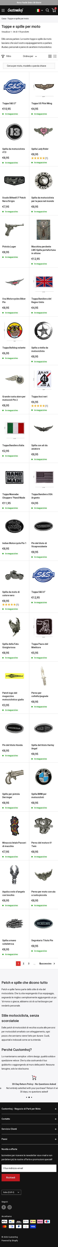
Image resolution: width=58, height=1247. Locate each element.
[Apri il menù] (3, 10)
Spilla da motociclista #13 (13, 151)
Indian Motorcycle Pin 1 (14, 543)
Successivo (46, 963)
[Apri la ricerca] (47, 10)
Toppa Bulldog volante (13, 347)
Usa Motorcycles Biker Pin (14, 300)
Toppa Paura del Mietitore (39, 646)
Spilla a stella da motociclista (39, 349)
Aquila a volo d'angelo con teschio (13, 893)
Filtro (8, 56)
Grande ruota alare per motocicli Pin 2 (14, 398)
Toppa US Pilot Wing (41, 103)
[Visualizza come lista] (55, 56)
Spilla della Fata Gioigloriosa (10, 646)
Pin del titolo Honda (12, 745)
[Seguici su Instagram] (9, 1207)
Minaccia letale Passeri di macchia (14, 844)
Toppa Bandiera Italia (13, 445)
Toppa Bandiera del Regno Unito (41, 300)
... (34, 963)
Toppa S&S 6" (38, 592)
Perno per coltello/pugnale (39, 695)
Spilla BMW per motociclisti (39, 796)
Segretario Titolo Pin (42, 940)
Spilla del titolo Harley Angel (42, 747)
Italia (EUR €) (8, 1192)
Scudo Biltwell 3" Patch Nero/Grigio (14, 199)
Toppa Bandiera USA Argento (41, 496)
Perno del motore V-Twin (41, 844)
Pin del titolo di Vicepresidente (39, 545)
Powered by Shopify (10, 1241)
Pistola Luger (9, 246)
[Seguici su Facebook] (4, 1207)
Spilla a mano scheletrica (9, 942)
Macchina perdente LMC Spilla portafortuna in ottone (43, 250)
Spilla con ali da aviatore (39, 447)
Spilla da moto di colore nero (11, 594)
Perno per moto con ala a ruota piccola (43, 893)
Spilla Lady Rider (40, 149)
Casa (4, 18)
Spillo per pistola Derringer (11, 796)
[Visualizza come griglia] (50, 56)
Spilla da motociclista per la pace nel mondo (42, 199)
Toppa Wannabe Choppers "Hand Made (13, 496)
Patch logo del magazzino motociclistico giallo (13, 696)
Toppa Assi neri (39, 396)
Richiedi (10, 1177)
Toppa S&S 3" (9, 103)
